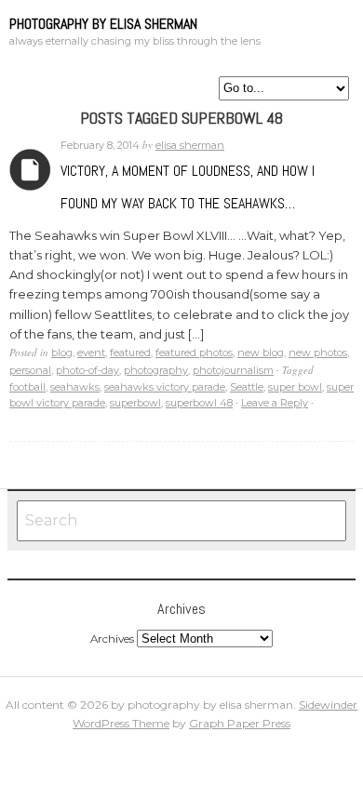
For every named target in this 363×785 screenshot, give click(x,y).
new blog (260, 352)
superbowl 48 (199, 402)
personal (30, 370)
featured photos (194, 352)
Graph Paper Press (239, 723)
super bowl (295, 386)
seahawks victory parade (164, 386)
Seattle (246, 386)
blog (62, 352)
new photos (318, 352)
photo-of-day (87, 370)
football (27, 386)
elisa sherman (189, 145)
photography (156, 370)
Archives (30, 170)
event (91, 352)
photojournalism (233, 370)
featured (130, 352)
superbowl (135, 402)
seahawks (75, 386)
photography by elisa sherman (103, 23)
